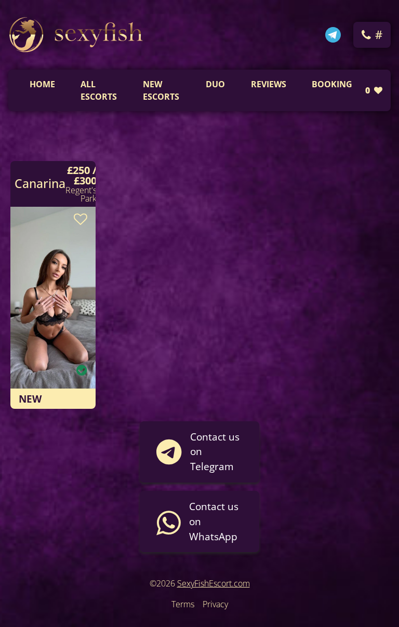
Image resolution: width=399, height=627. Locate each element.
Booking (332, 84)
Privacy (215, 604)
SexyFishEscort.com (213, 583)
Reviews (268, 84)
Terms (182, 604)
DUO (215, 84)
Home (42, 84)
